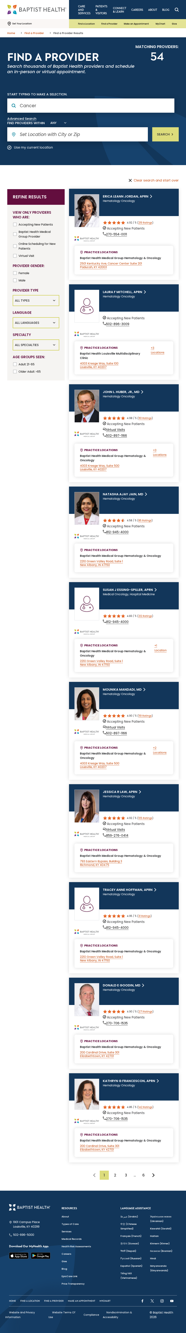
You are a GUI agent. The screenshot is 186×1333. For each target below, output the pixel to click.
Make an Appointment (136, 23)
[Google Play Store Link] (40, 1255)
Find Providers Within (26, 123)
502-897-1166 (116, 435)
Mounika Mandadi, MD (122, 689)
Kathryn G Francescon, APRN (129, 1081)
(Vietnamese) (128, 1276)
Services (66, 1231)
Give (174, 23)
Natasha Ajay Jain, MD (123, 494)
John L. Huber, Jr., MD (121, 392)
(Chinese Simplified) (128, 1226)
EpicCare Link (69, 1276)
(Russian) (130, 1258)
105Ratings (145, 818)
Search (163, 134)
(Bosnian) (161, 1251)
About (65, 1216)
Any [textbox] (53, 123)
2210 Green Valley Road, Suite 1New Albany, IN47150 (101, 563)
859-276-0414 (117, 835)
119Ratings (145, 716)
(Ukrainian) (160, 1219)
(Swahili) (160, 1228)
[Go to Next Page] (153, 1175)
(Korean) (129, 1243)
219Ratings (145, 222)
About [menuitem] (152, 10)
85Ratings (144, 520)
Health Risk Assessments (76, 1246)
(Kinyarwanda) (159, 1268)
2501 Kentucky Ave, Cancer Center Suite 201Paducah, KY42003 (111, 265)
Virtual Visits (115, 430)
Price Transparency (73, 1283)
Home (12, 1301)
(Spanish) (131, 1266)
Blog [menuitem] (165, 10)
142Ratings (145, 1107)
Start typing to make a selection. (37, 94)
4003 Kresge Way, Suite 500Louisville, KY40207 (99, 467)
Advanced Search (21, 118)
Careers (66, 1254)
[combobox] (57, 123)
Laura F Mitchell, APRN (122, 292)
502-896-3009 (117, 324)
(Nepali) (128, 1251)
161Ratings (145, 418)
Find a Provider (109, 23)
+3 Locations (157, 350)
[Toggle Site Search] (177, 10)
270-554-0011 (116, 234)
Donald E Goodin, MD (121, 985)
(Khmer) (160, 1243)
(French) (130, 1236)
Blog (64, 1269)
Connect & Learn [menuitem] (119, 10)
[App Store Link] (19, 1255)
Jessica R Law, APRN (120, 792)
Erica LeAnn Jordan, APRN (125, 196)
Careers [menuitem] (137, 10)
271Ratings (145, 1011)
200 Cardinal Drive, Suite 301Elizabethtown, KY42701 (99, 1054)
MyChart (160, 23)
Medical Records (72, 1239)
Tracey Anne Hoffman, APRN (128, 890)
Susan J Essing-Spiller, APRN (128, 590)
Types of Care (70, 1224)
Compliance (91, 1315)
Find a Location (86, 23)
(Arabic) (129, 1216)
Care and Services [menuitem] (84, 10)
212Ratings (145, 616)
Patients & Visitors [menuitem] (101, 10)
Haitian (154, 1236)
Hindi (153, 1258)
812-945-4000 (117, 532)
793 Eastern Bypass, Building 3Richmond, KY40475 (101, 863)
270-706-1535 (117, 1023)
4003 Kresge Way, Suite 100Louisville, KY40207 (99, 365)
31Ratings (144, 916)
